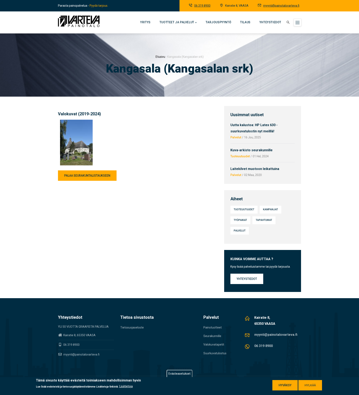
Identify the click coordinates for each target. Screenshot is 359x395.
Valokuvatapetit (213, 344)
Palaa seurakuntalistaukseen (87, 175)
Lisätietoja (126, 386)
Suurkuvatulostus (214, 353)
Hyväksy (285, 385)
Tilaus (245, 22)
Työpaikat (240, 220)
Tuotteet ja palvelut (177, 22)
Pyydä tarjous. (99, 5)
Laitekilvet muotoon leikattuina (254, 169)
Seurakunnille (212, 336)
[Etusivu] (79, 21)
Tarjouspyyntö (218, 22)
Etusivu (160, 56)
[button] (76, 122)
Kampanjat (270, 209)
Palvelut (235, 137)
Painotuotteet (212, 327)
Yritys (145, 22)
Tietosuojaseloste (132, 327)
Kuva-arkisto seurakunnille (251, 150)
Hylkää (310, 385)
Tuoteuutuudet (240, 156)
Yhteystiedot (270, 22)
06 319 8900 (202, 5)
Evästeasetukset (179, 373)
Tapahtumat (264, 220)
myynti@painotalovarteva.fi (281, 5)
